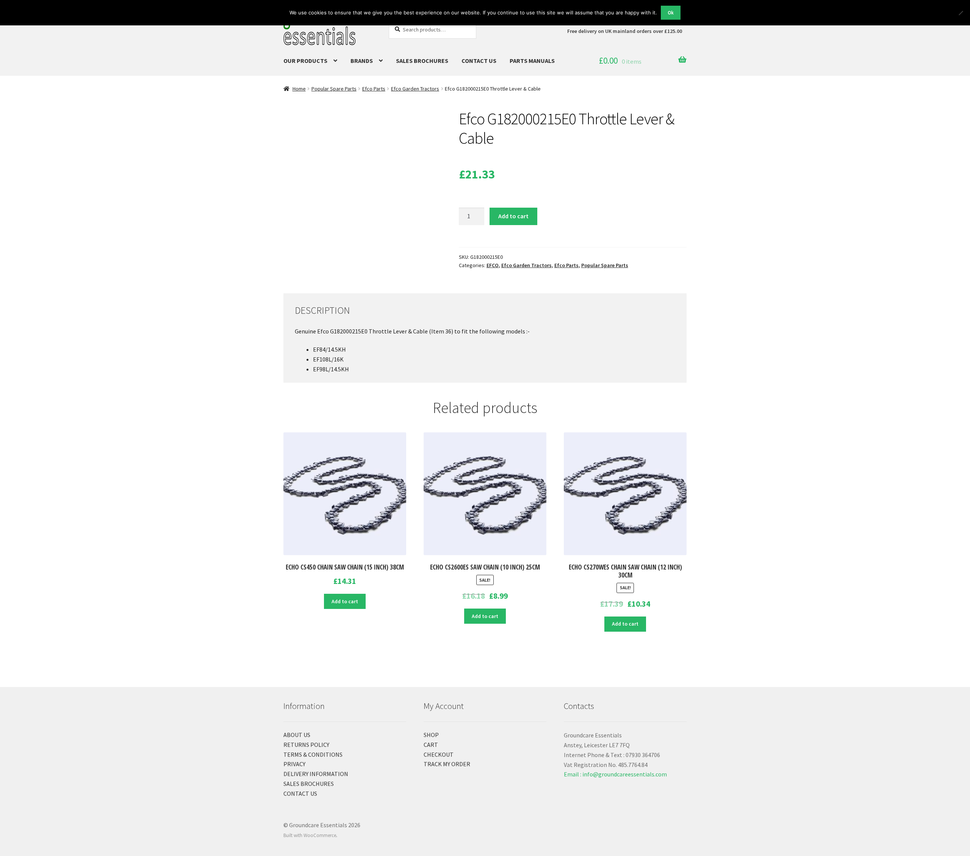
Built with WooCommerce (309, 835)
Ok (671, 12)
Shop (431, 735)
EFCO (493, 265)
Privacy (294, 764)
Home (299, 88)
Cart (431, 744)
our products (305, 60)
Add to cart (513, 216)
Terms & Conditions (313, 754)
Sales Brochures (422, 60)
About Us (296, 735)
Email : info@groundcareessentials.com (615, 774)
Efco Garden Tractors (415, 88)
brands (361, 60)
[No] (960, 13)
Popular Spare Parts (334, 88)
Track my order (447, 764)
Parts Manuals (532, 60)
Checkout (439, 754)
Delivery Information (315, 774)
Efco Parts (373, 88)
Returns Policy (306, 744)
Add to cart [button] (345, 601)
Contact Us (479, 60)
